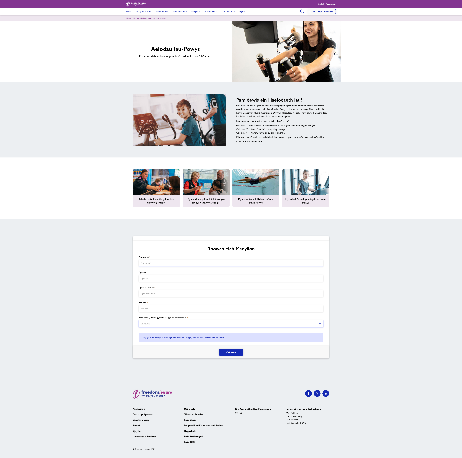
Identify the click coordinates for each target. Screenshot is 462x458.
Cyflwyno (231, 352)
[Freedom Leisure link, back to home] (136, 3)
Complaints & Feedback (144, 436)
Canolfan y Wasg (141, 419)
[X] (317, 393)
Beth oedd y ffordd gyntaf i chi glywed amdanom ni (163, 317)
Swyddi (136, 425)
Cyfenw (143, 272)
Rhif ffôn (143, 302)
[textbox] (231, 263)
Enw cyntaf (144, 257)
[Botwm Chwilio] (302, 11)
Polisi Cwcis (190, 419)
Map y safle (189, 408)
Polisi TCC (189, 442)
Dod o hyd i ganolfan (322, 11)
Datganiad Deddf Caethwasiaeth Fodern (203, 425)
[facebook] (308, 393)
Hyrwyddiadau (139, 18)
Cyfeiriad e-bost (147, 287)
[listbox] (231, 323)
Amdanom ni (139, 408)
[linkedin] (325, 393)
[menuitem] (129, 11)
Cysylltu (137, 431)
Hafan (128, 18)
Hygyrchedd (190, 431)
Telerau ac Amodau (193, 414)
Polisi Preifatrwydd (193, 436)
